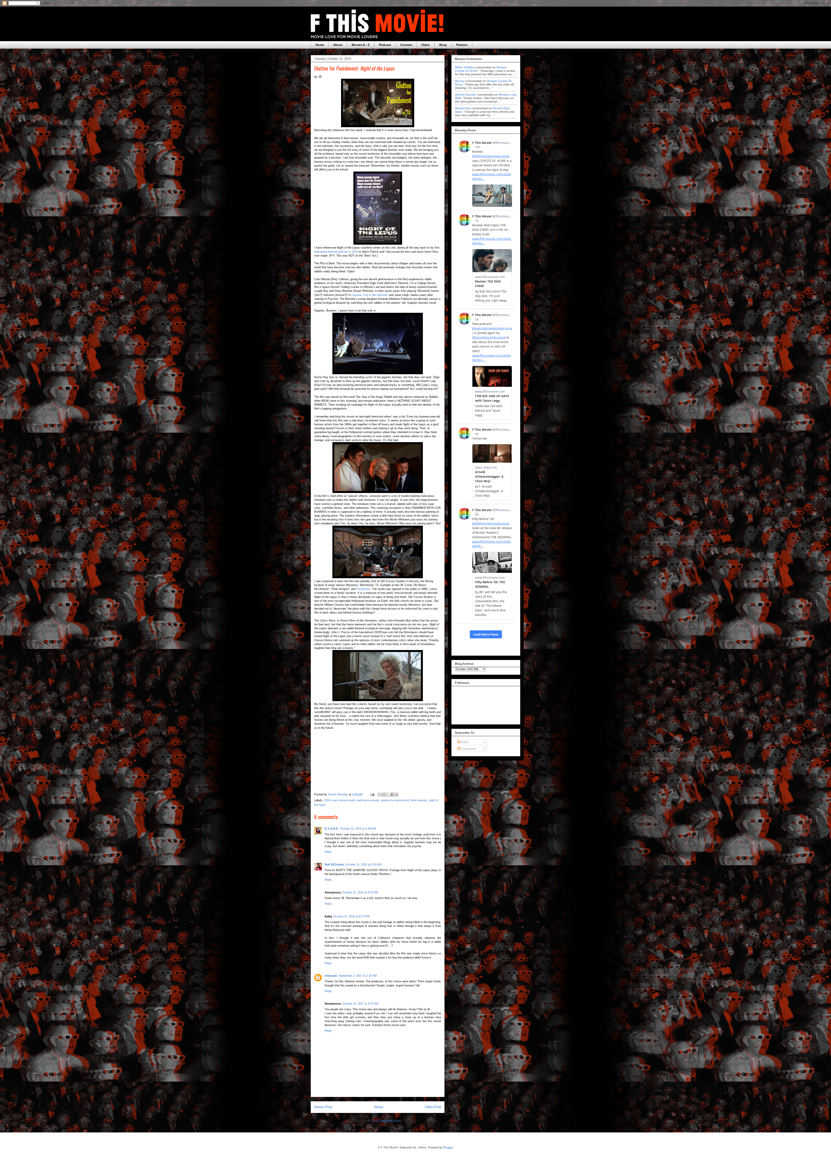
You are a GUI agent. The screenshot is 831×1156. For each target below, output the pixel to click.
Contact (406, 45)
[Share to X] (388, 794)
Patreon (462, 45)
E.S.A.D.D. (332, 828)
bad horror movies (368, 800)
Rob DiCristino (334, 864)
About (337, 45)
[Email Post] (372, 794)
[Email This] (380, 794)
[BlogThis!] (384, 794)
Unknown (331, 975)
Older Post (433, 1107)
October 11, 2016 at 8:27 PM (351, 916)
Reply (328, 851)
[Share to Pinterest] (396, 794)
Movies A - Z (361, 45)
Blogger (448, 1147)
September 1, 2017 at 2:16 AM (357, 975)
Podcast (385, 45)
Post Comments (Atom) (386, 1120)
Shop (443, 45)
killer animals (419, 800)
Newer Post (323, 1107)
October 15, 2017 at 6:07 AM (360, 1003)
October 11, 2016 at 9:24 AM (364, 864)
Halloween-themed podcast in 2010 (336, 251)
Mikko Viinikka (464, 67)
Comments (468, 748)
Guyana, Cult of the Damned (369, 295)
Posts (464, 742)
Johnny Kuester (465, 94)
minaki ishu (462, 108)
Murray (460, 81)
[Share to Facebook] (392, 794)
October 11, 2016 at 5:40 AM (358, 828)
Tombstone (363, 589)
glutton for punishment (395, 800)
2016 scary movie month (339, 800)
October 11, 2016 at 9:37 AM (360, 892)
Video (425, 45)
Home (320, 45)
